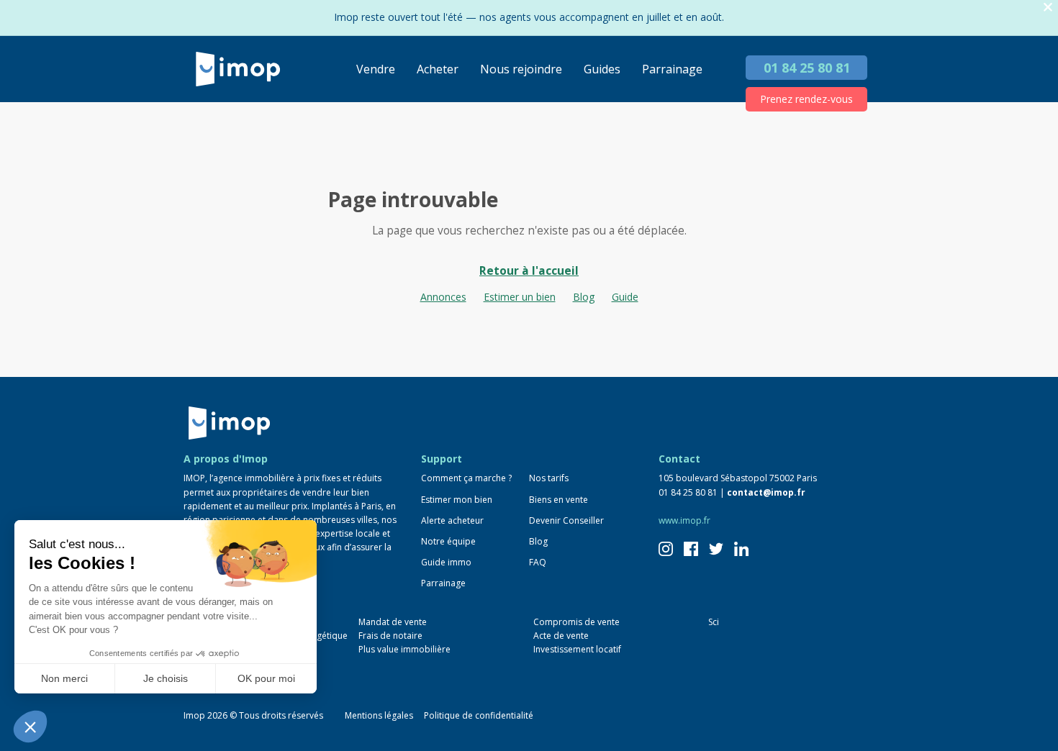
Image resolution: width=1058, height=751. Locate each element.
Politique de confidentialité (478, 715)
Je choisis (165, 678)
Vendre (375, 69)
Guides (602, 69)
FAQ (537, 562)
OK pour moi (266, 678)
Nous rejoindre (521, 69)
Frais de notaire (390, 635)
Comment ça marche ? (466, 478)
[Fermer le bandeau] (1048, 7)
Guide (625, 297)
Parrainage (672, 69)
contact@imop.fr (766, 492)
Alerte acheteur (452, 520)
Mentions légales (379, 715)
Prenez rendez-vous (806, 99)
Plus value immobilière (404, 649)
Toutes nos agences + (241, 678)
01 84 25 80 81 (807, 67)
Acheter (437, 69)
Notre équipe (448, 541)
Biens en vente (558, 499)
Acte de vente (561, 635)
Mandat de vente (392, 622)
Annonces (443, 297)
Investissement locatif (577, 649)
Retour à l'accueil (529, 270)
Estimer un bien (520, 297)
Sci (713, 622)
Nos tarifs (549, 478)
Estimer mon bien (456, 499)
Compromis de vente (576, 622)
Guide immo (446, 562)
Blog (583, 297)
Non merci (64, 678)
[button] (30, 726)
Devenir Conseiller (566, 520)
